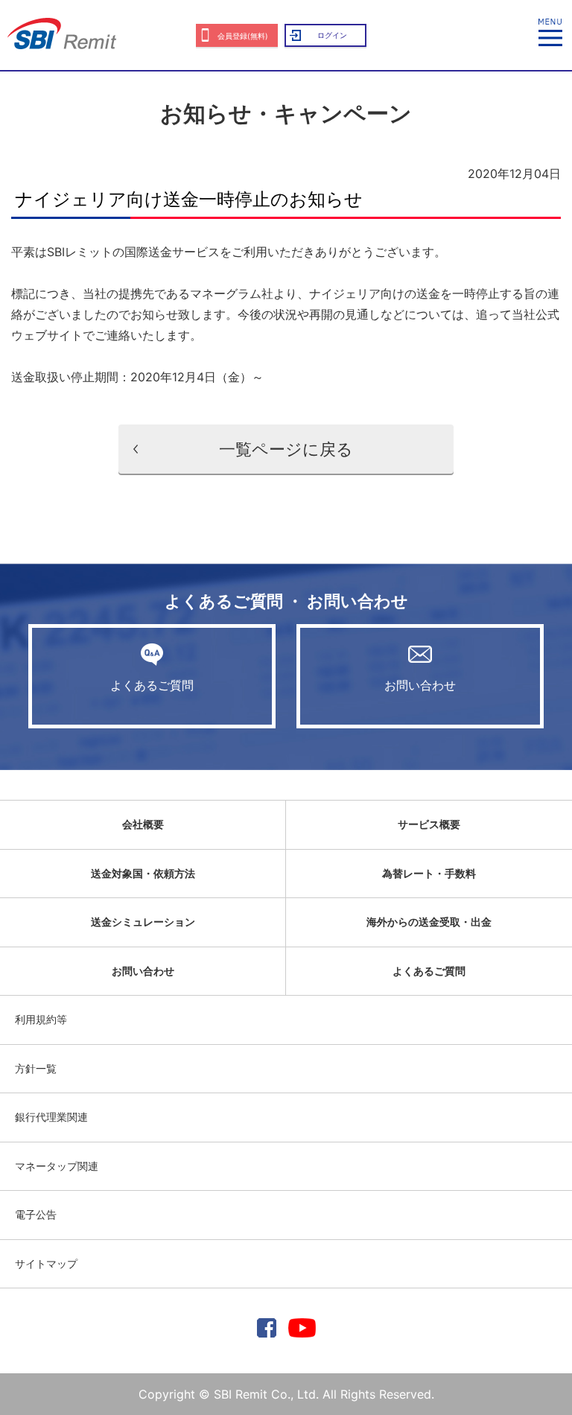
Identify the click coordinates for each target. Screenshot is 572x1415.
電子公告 (36, 1214)
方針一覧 (36, 1068)
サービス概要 (429, 824)
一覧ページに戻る (286, 449)
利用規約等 (41, 1019)
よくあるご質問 (152, 685)
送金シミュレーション (143, 921)
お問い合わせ (420, 685)
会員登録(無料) (242, 35)
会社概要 (143, 824)
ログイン (332, 35)
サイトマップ (46, 1263)
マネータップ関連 (56, 1166)
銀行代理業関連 (51, 1116)
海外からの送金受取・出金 (429, 921)
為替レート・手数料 (429, 873)
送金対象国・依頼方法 (143, 873)
